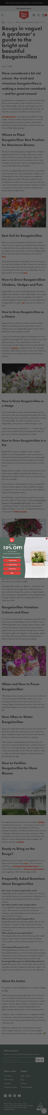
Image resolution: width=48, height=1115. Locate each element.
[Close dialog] (46, 538)
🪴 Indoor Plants (11, 560)
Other (12, 573)
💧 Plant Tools (12, 569)
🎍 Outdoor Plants (12, 564)
